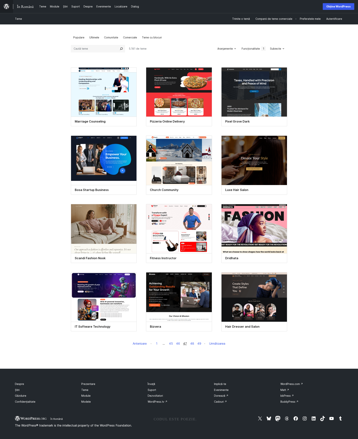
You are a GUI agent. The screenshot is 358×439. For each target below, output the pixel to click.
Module (86, 395)
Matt (284, 389)
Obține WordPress (338, 6)
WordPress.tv (157, 401)
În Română (57, 418)
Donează (221, 395)
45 (171, 343)
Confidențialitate (25, 401)
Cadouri (220, 401)
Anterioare (140, 343)
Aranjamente (225, 48)
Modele (86, 401)
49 (199, 343)
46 (178, 343)
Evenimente (221, 389)
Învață (151, 383)
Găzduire (20, 395)
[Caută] (121, 48)
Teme (18, 18)
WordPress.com (291, 383)
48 (192, 343)
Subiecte (275, 48)
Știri (17, 389)
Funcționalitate (253, 48)
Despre (19, 383)
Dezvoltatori (155, 395)
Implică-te (220, 383)
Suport (152, 389)
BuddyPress (289, 401)
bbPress (287, 395)
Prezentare (88, 383)
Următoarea (217, 343)
